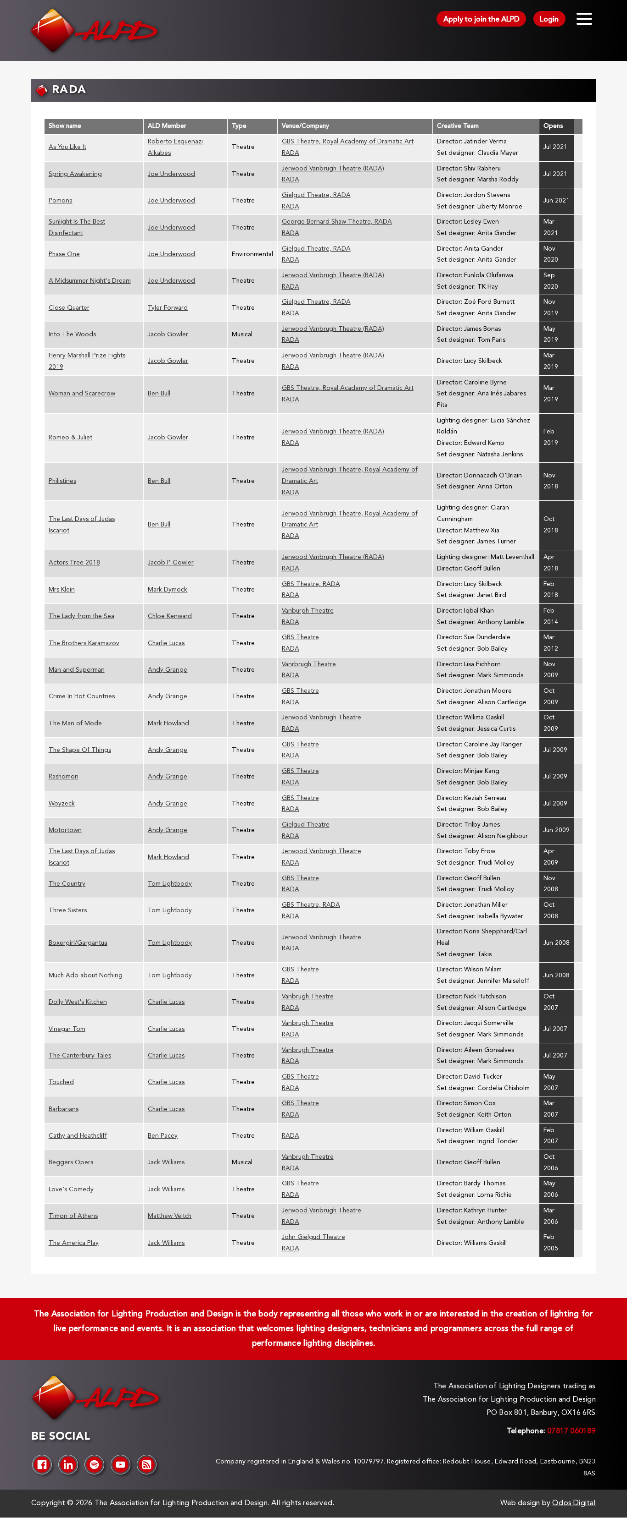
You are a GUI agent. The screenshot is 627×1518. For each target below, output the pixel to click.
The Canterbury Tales (80, 1056)
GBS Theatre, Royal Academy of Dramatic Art (348, 142)
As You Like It (67, 147)
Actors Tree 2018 (74, 563)
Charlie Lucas (166, 644)
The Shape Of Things (80, 750)
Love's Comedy (71, 1190)
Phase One (64, 255)
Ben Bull (159, 394)
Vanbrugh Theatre (308, 997)
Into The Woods (72, 335)
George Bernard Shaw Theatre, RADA (337, 222)
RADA (290, 153)
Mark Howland (168, 724)
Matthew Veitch (169, 1216)
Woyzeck (62, 804)
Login (549, 19)
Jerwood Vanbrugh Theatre (321, 718)
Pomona (61, 201)
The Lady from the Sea (81, 616)
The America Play (74, 1243)
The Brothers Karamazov (84, 644)
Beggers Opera (71, 1163)
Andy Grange (167, 670)
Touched (61, 1082)
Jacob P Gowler (171, 563)
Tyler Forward (168, 308)
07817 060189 (571, 1431)
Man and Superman (77, 670)
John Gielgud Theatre (313, 1237)
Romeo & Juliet (70, 438)
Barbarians (63, 1109)
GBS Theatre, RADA (311, 584)
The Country (67, 884)
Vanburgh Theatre (308, 611)
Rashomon (63, 777)
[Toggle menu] (584, 18)
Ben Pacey (163, 1136)
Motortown (65, 830)
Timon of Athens (73, 1216)
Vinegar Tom (67, 1029)
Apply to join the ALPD (481, 19)
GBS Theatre (300, 638)
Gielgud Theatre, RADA (316, 195)
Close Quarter (69, 308)
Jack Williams (166, 1163)
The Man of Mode (75, 724)
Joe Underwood (171, 174)
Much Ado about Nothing (86, 976)
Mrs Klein (62, 590)
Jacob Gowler (168, 335)
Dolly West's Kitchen (78, 1002)
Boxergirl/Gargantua (78, 943)
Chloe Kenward (170, 616)
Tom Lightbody (170, 884)
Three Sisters (68, 911)
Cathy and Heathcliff (78, 1136)
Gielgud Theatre (306, 825)
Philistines (62, 481)
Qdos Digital (573, 1503)
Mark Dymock (167, 590)
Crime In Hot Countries (82, 697)
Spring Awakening (75, 174)
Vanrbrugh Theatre (309, 665)
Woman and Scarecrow (82, 394)
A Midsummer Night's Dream (90, 281)
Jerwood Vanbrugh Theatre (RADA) (333, 169)
